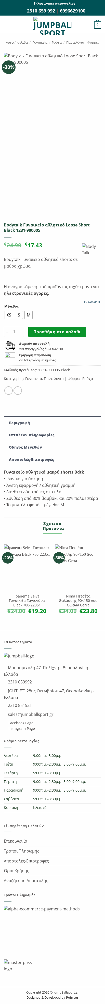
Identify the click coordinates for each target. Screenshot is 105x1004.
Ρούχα (57, 42)
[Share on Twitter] (18, 390)
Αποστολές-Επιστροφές (26, 861)
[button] (7, 25)
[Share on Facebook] (8, 390)
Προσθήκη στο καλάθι (57, 332)
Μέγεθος (11, 306)
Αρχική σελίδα (17, 42)
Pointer (71, 997)
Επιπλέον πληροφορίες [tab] (32, 435)
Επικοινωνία (15, 841)
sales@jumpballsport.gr (30, 714)
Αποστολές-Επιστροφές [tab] (31, 459)
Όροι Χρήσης (16, 870)
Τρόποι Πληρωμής (21, 851)
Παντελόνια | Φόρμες (82, 42)
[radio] (9, 315)
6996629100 (72, 11)
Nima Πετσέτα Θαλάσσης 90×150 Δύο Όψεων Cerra (78, 600)
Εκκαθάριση (92, 302)
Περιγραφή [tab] (19, 422)
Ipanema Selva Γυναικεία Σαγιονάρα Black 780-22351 (27, 600)
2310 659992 (19, 682)
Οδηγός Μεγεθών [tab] (25, 447)
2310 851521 (19, 705)
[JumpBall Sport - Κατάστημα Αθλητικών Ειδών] (52, 26)
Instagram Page (21, 728)
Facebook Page (20, 722)
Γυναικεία (39, 42)
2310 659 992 (41, 11)
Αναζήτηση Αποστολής (26, 880)
